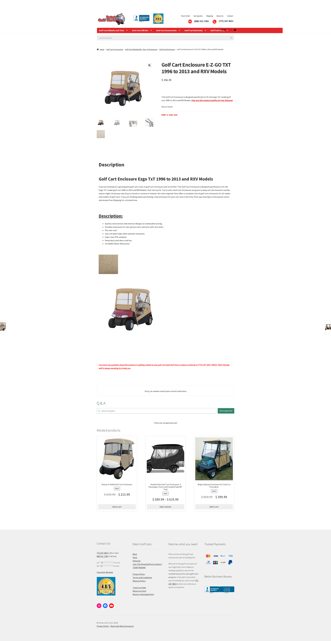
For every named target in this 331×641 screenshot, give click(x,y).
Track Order (185, 16)
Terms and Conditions (142, 577)
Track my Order (139, 587)
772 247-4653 (102, 553)
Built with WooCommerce (122, 626)
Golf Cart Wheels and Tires (111, 30)
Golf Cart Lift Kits (140, 30)
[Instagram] (99, 605)
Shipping (209, 16)
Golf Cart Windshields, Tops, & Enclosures (141, 49)
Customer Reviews (105, 572)
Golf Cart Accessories (166, 30)
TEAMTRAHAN (139, 567)
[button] (149, 65)
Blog (135, 554)
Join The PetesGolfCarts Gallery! (147, 564)
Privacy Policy (139, 574)
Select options (165, 507)
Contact (230, 16)
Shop (135, 557)
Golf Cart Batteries (194, 30)
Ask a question (226, 410)
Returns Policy (139, 581)
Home (102, 49)
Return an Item (139, 591)
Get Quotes (198, 16)
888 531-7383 (102, 556)
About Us (219, 16)
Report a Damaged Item (143, 594)
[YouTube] (111, 605)
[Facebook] (105, 605)
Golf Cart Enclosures (167, 49)
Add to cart (116, 507)
